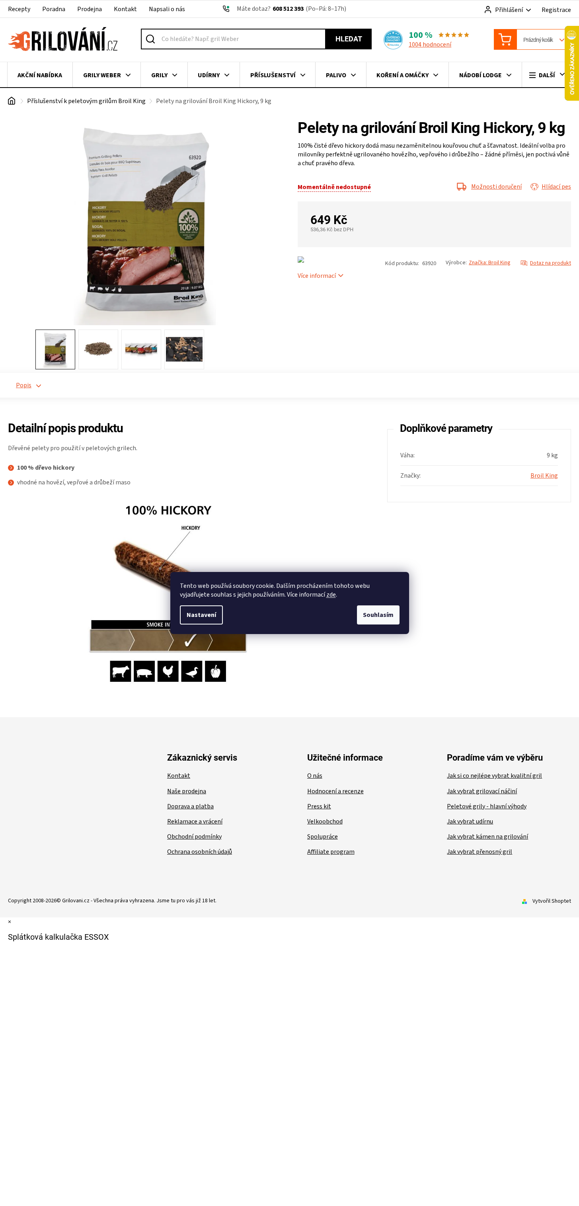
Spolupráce (322, 836)
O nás (314, 775)
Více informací (317, 275)
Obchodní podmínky (194, 836)
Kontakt (125, 9)
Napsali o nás (167, 9)
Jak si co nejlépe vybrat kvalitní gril (494, 775)
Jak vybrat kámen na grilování (487, 836)
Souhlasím (378, 615)
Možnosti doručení (496, 186)
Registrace (556, 10)
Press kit (319, 806)
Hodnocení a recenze (335, 791)
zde (331, 594)
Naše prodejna (186, 791)
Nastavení (201, 615)
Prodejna (89, 9)
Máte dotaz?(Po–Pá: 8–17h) (291, 8)
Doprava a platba (190, 806)
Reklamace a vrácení (194, 821)
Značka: (490, 263)
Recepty (19, 9)
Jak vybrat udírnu (470, 821)
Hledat (348, 39)
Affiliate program (331, 851)
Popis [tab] (23, 385)
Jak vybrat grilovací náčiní (482, 791)
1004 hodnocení (430, 44)
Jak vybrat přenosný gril (479, 851)
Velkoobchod (325, 821)
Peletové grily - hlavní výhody (486, 806)
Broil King (544, 475)
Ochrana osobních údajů (199, 851)
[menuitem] (40, 75)
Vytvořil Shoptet (551, 901)
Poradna (53, 9)
